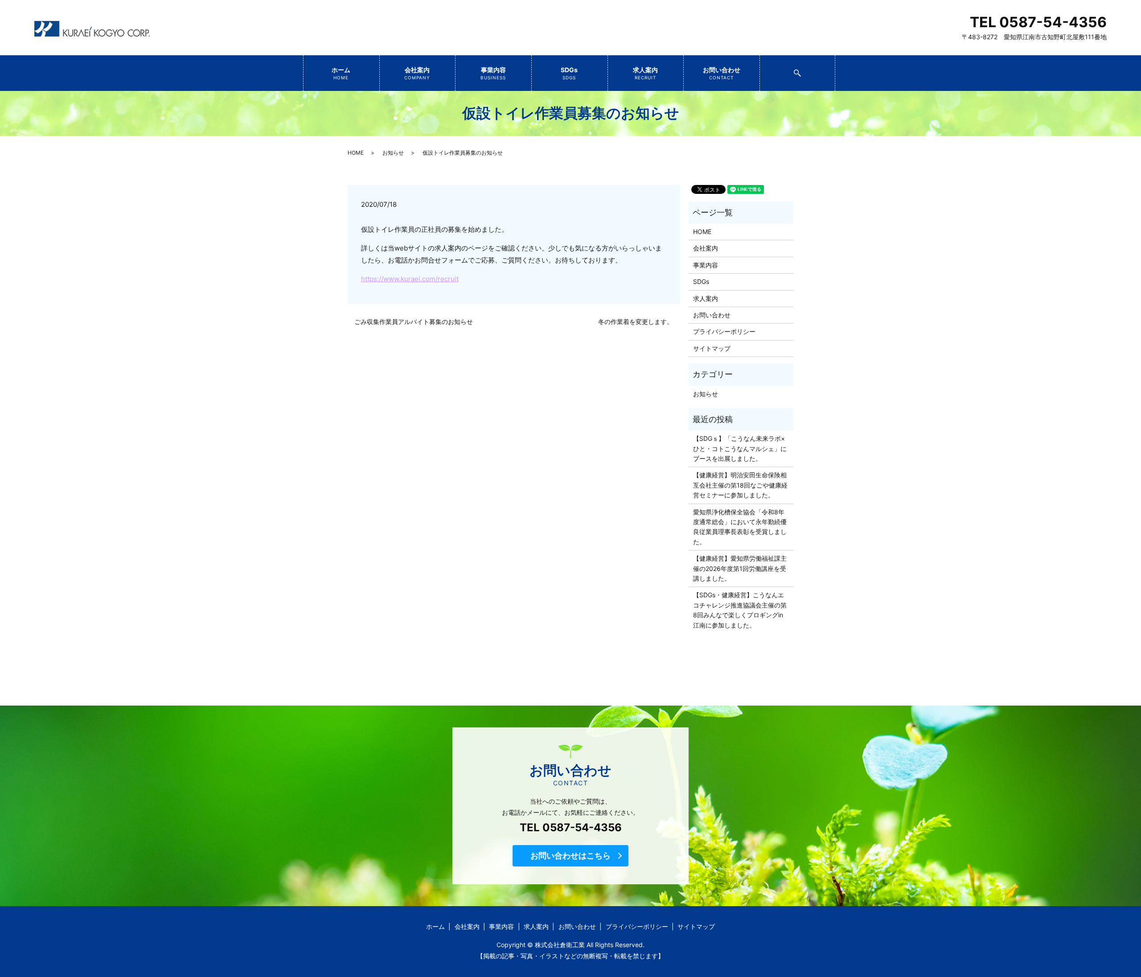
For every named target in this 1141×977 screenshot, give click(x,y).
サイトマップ (712, 348)
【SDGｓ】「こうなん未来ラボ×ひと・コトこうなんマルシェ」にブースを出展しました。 (740, 448)
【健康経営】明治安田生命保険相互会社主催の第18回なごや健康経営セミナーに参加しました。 (740, 485)
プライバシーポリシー (724, 331)
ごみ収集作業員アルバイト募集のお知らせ (413, 321)
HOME (356, 152)
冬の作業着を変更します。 (635, 321)
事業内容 (493, 73)
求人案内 (645, 73)
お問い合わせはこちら (570, 855)
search (834, 70)
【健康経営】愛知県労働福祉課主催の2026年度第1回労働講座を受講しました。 (740, 568)
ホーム (341, 73)
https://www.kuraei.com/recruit (410, 279)
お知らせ (393, 152)
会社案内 (417, 73)
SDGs (569, 73)
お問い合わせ (721, 73)
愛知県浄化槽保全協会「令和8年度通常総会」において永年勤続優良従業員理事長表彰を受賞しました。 (740, 527)
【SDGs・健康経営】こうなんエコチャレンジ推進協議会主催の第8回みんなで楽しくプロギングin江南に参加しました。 (740, 609)
